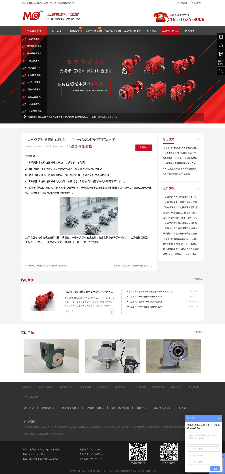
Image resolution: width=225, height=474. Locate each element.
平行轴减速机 (165, 427)
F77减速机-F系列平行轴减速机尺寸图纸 (181, 153)
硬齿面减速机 (84, 427)
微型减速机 (34, 61)
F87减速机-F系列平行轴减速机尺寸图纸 (181, 163)
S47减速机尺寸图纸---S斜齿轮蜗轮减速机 (182, 158)
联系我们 (183, 3)
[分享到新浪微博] (87, 146)
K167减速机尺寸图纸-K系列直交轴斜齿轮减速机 (185, 169)
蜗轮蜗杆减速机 (113, 31)
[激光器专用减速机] (53, 356)
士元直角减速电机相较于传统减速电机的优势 (184, 202)
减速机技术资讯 (170, 31)
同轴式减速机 (34, 89)
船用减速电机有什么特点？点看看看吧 (181, 249)
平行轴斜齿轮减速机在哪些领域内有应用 (131, 265)
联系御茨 (190, 31)
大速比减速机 (34, 82)
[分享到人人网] (90, 146)
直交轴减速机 (40, 427)
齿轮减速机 (76, 31)
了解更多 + (198, 279)
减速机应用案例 (132, 31)
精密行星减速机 (94, 31)
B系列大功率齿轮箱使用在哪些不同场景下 (183, 218)
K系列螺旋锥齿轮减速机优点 (176, 174)
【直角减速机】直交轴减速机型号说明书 (182, 207)
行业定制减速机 (34, 111)
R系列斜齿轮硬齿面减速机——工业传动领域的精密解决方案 (191, 239)
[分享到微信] (76, 146)
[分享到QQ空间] (83, 146)
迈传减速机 (97, 427)
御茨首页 (57, 31)
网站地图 (197, 3)
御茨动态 (152, 31)
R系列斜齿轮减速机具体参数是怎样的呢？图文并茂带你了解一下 (193, 148)
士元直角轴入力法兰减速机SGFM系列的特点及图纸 (187, 197)
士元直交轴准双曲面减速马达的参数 (180, 223)
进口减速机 (34, 104)
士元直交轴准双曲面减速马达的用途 (180, 228)
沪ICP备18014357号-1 (96, 471)
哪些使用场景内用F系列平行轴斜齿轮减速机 (47, 265)
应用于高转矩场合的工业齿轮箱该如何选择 (183, 213)
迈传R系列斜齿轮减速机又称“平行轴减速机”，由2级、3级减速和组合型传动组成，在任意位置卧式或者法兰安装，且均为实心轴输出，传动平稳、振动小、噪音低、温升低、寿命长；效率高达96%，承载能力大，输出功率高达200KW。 (89, 305)
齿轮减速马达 (34, 68)
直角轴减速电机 (69, 427)
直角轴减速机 (34, 75)
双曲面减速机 (34, 97)
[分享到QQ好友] (80, 146)
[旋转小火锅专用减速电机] (114, 356)
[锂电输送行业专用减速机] (175, 356)
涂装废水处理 (54, 427)
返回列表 (144, 147)
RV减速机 (28, 427)
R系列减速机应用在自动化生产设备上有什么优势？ (187, 254)
